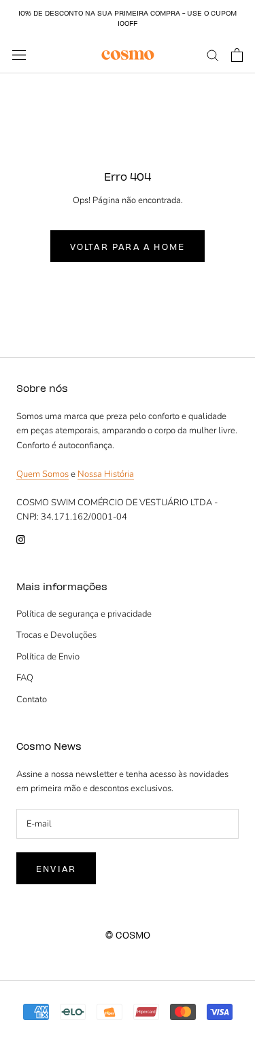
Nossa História (106, 474)
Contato (31, 699)
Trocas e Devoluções (56, 635)
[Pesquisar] (213, 54)
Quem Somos (42, 474)
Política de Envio (48, 657)
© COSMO (127, 935)
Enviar (56, 868)
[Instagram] (20, 539)
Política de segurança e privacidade (84, 614)
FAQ (24, 678)
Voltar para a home (128, 246)
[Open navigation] (19, 55)
